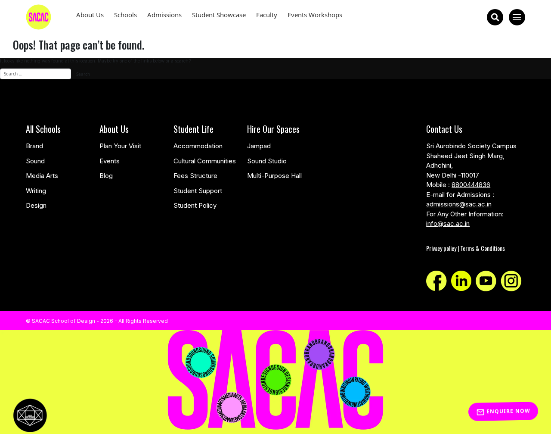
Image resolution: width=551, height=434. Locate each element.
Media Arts (42, 176)
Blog (106, 176)
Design (36, 205)
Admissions (164, 14)
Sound (35, 161)
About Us (90, 14)
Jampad (259, 146)
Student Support (197, 191)
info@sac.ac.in (448, 223)
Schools (125, 14)
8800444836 (471, 185)
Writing (36, 191)
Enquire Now (507, 411)
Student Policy (195, 205)
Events (109, 161)
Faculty (266, 14)
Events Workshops (315, 14)
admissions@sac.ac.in (459, 204)
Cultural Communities (204, 161)
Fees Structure (195, 176)
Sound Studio (267, 161)
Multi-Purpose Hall (274, 176)
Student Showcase (219, 14)
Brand (34, 146)
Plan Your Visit (120, 146)
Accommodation (198, 146)
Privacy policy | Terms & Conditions (465, 248)
